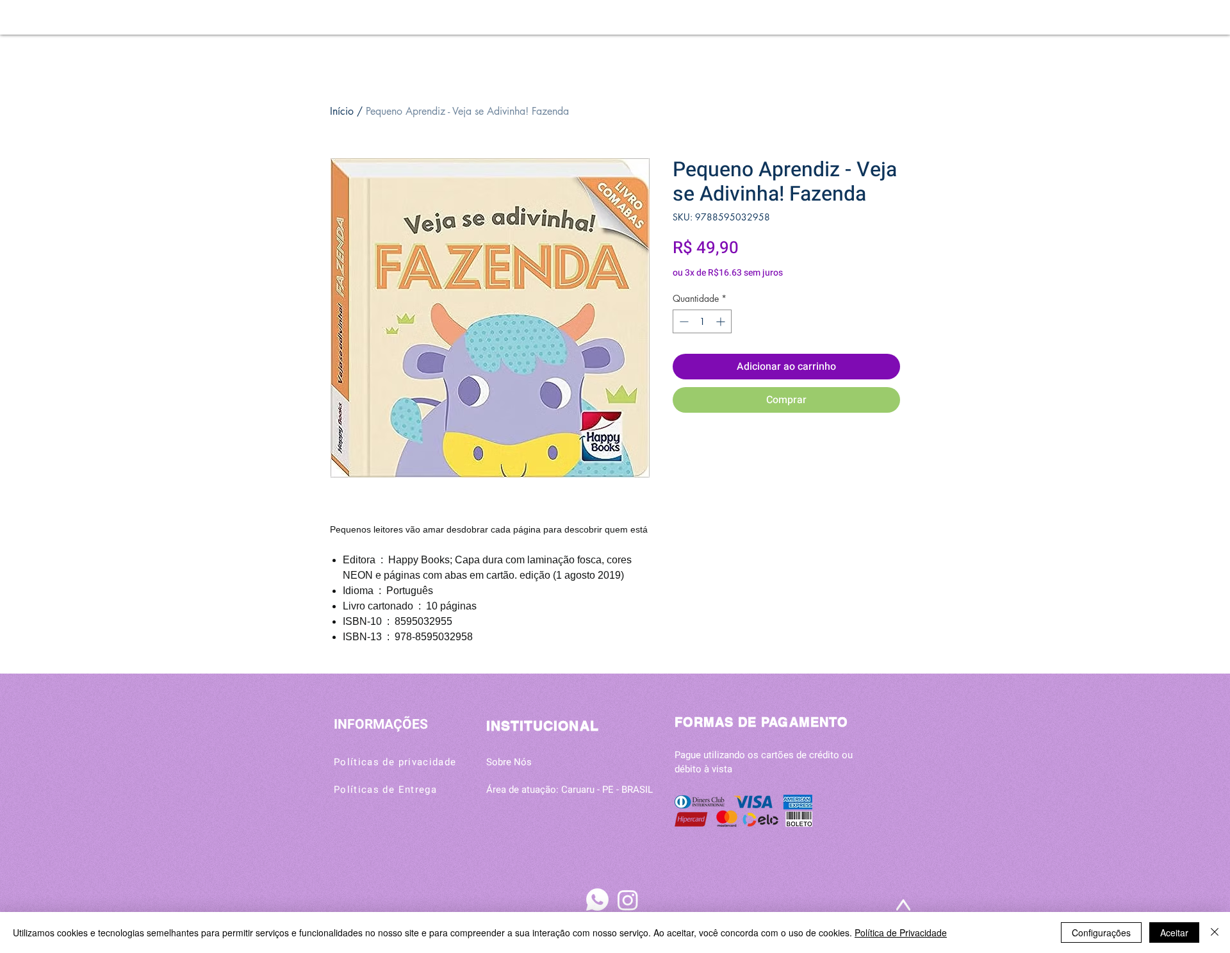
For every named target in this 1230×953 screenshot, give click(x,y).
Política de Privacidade (901, 932)
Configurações (1101, 932)
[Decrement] (683, 321)
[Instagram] (627, 899)
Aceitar (1174, 932)
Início (342, 111)
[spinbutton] (702, 321)
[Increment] (722, 321)
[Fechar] (1214, 932)
